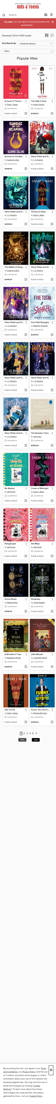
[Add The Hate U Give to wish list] (52, 114)
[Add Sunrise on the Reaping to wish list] (25, 169)
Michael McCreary (40, 713)
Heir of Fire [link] (10, 710)
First (22, 740)
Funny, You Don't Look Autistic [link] (41, 710)
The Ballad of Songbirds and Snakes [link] (15, 267)
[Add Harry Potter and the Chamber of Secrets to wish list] (25, 445)
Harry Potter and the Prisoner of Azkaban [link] (15, 322)
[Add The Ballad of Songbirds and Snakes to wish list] (25, 279)
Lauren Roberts (39, 603)
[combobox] (22, 15)
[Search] (4, 15)
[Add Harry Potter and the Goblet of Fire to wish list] (25, 224)
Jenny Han (37, 437)
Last (36, 740)
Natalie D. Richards (40, 326)
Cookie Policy (35, 1096)
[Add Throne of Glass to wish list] (52, 224)
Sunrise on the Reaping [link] (15, 156)
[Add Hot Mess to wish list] (52, 556)
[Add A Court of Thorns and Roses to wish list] (25, 114)
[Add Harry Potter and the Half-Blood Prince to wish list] (52, 279)
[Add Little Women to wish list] (52, 667)
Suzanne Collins (13, 160)
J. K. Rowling (38, 160)
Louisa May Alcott (40, 658)
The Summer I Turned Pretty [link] (41, 433)
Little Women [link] (37, 654)
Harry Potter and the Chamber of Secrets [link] (15, 433)
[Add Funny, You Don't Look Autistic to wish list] (52, 722)
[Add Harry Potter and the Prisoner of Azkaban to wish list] (25, 335)
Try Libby (8, 21)
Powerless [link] (35, 599)
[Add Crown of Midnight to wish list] (52, 501)
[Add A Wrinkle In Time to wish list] (25, 667)
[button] (46, 36)
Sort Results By (9, 43)
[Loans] (45, 15)
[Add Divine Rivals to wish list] (25, 611)
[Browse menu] (51, 15)
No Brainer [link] (10, 488)
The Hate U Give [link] (38, 101)
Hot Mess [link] (35, 544)
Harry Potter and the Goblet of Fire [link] (15, 212)
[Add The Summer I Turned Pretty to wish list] (52, 445)
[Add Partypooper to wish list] (25, 556)
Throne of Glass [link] (38, 212)
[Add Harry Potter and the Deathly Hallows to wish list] (25, 390)
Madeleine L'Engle (14, 658)
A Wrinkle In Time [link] (13, 654)
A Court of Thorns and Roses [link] (15, 101)
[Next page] (36, 733)
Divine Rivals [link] (11, 599)
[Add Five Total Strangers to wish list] (52, 335)
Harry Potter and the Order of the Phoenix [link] (41, 378)
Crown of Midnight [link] (39, 488)
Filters (7, 51)
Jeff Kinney (11, 492)
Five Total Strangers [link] (40, 322)
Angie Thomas (38, 105)
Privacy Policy (28, 1071)
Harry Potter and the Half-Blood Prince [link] (41, 267)
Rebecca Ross (12, 603)
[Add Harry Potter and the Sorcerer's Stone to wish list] (52, 169)
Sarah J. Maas (12, 105)
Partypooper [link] (10, 544)
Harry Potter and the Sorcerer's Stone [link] (41, 156)
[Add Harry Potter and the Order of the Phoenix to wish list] (52, 390)
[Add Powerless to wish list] (52, 611)
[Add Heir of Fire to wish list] (25, 722)
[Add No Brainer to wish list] (25, 501)
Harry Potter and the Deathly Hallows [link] (15, 378)
